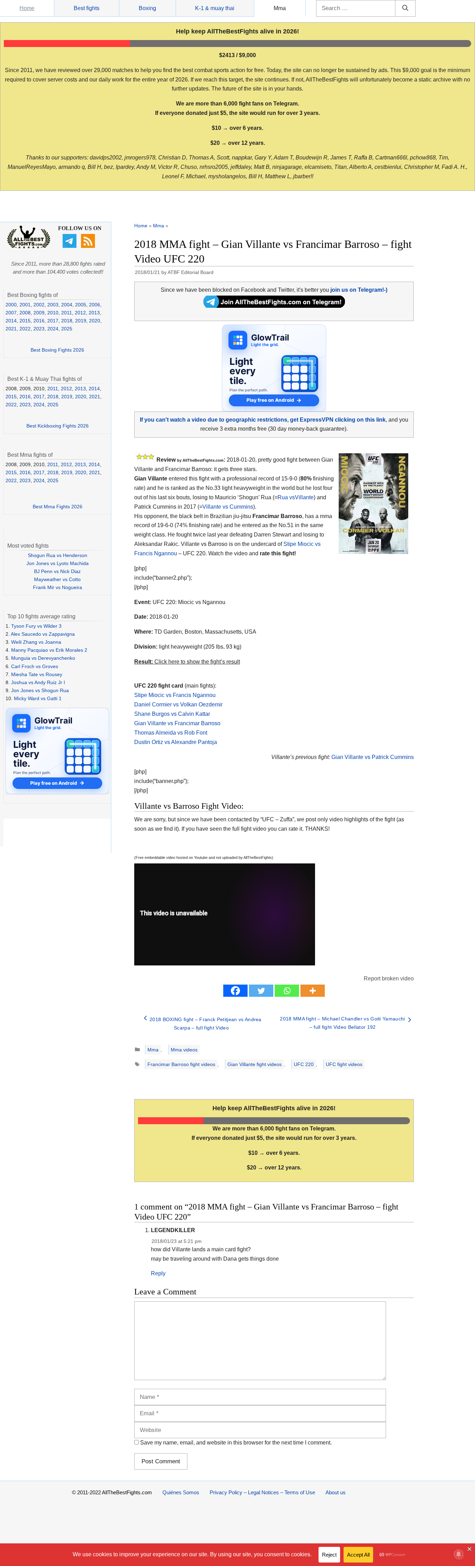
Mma (280, 8)
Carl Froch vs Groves (34, 666)
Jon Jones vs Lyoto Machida (57, 563)
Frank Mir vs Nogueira (57, 587)
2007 (11, 312)
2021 (11, 328)
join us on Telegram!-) (358, 290)
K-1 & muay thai (214, 8)
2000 (11, 304)
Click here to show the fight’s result (187, 662)
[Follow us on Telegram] (70, 246)
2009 (39, 312)
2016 (39, 320)
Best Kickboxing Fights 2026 (57, 426)
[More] (312, 991)
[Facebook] (235, 991)
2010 (52, 312)
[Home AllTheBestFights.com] (28, 247)
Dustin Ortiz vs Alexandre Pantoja (175, 742)
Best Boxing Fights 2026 (57, 350)
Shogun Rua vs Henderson (57, 555)
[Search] (405, 8)
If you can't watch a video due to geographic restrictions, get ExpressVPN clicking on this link (263, 420)
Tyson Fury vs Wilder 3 (36, 626)
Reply (158, 1273)
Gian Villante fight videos (254, 1064)
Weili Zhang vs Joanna (36, 642)
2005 (80, 304)
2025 (66, 328)
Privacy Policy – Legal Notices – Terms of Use (262, 1492)
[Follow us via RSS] (89, 246)
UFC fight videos (344, 1064)
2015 (25, 320)
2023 (39, 328)
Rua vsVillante (295, 497)
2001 (25, 304)
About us (335, 1492)
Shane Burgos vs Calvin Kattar (172, 714)
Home (26, 8)
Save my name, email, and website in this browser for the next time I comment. (236, 1443)
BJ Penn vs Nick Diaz (57, 571)
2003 (52, 304)
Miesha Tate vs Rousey (36, 674)
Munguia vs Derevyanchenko (43, 658)
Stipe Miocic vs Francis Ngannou (175, 695)
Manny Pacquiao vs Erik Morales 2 (49, 650)
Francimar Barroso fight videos (181, 1064)
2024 (52, 328)
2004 (66, 304)
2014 (11, 320)
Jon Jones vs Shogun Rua (40, 690)
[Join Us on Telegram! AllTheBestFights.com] (274, 306)
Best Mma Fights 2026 (57, 506)
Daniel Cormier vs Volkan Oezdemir (178, 704)
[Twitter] (261, 991)
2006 (94, 304)
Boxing (147, 8)
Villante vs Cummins (227, 507)
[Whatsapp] (287, 991)
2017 (52, 320)
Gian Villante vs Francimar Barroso (177, 723)
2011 (66, 312)
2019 (80, 320)
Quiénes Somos (180, 1492)
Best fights (86, 8)
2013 (94, 312)
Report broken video (389, 978)
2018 (66, 320)
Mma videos (184, 1049)
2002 (39, 304)
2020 (94, 320)
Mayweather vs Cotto (57, 579)
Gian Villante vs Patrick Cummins (372, 757)
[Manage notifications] (458, 1554)
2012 (80, 312)
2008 (25, 312)
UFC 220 (304, 1064)
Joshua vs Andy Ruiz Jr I (38, 682)
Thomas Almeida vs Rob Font (170, 733)
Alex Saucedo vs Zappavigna (43, 634)
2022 (25, 328)
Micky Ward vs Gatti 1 (38, 698)
